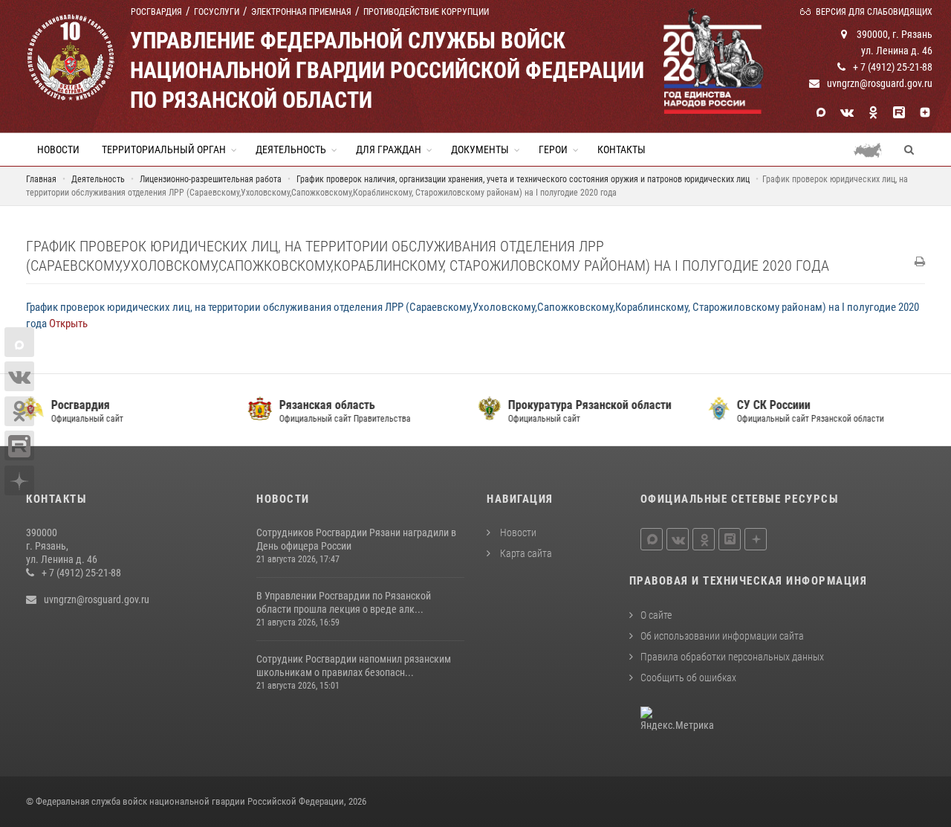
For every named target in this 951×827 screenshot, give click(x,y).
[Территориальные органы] (873, 149)
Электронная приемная (301, 12)
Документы (480, 149)
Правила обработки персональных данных (732, 657)
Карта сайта (525, 553)
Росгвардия (156, 12)
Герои (553, 149)
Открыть (68, 323)
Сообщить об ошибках (688, 677)
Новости (58, 149)
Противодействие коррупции (426, 12)
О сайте (656, 615)
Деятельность (291, 149)
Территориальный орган (164, 149)
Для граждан (388, 149)
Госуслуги (216, 12)
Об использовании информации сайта (722, 636)
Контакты (621, 149)
